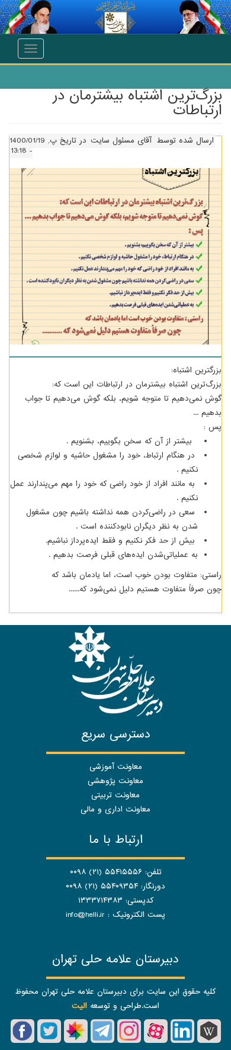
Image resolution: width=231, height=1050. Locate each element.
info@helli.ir (85, 914)
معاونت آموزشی (115, 766)
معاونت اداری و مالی (115, 809)
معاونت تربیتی (115, 795)
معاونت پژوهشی (115, 781)
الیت (79, 1006)
